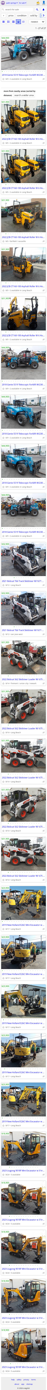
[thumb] (8, 21)
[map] (23, 21)
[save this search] (43, 9)
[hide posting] (43, 79)
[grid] (13, 21)
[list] (3, 21)
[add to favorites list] (3, 79)
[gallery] (18, 21)
